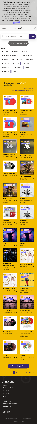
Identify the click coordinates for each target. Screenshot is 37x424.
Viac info (16, 22)
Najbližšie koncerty (8, 415)
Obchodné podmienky (12, 418)
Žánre (3, 48)
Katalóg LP (6, 393)
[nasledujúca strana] (33, 372)
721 (26, 372)
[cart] (34, 28)
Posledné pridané (8, 387)
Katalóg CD (6, 390)
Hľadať (32, 36)
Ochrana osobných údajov (21, 420)
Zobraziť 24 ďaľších (18, 366)
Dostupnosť (21, 43)
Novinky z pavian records (10, 403)
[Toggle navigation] (4, 28)
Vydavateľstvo (7, 406)
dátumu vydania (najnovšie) (21, 90)
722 (30, 372)
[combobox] (15, 36)
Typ (11, 43)
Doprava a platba (18, 421)
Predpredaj (6, 396)
